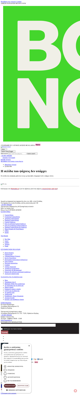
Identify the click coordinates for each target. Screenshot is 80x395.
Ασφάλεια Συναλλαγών (12, 268)
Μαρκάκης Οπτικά (10, 164)
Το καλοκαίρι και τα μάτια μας (14, 285)
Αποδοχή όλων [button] (10, 386)
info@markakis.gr (6, 320)
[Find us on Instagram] (5, 338)
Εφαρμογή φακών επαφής (13, 289)
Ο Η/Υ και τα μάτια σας (12, 291)
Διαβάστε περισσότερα (19, 362)
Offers (7, 231)
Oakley (7, 242)
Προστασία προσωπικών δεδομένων (16, 260)
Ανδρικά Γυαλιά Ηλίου (12, 218)
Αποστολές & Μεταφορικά (13, 270)
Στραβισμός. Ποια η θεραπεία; (14, 296)
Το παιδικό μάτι (9, 292)
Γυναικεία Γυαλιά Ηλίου (12, 217)
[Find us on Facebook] (5, 336)
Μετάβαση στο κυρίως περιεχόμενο (12, 161)
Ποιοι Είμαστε (9, 253)
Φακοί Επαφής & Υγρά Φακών (14, 229)
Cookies (7, 265)
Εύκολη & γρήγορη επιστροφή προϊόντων (18, 272)
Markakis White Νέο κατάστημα (15, 284)
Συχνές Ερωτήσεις (10, 258)
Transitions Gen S (10, 282)
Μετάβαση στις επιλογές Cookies (11, 1)
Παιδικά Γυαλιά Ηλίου (12, 220)
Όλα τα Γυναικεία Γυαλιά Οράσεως (16, 225)
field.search (4, 153)
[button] (5, 212)
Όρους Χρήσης (17, 329)
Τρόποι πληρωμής (10, 267)
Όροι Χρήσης (9, 261)
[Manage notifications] (75, 390)
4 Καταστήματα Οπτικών (12, 256)
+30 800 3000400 (6, 205)
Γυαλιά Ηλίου (9, 215)
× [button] (29, 346)
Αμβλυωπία (8, 294)
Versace (7, 244)
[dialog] (16, 368)
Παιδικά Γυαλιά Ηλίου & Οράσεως (16, 227)
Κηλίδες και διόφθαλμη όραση (14, 299)
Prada (6, 246)
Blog (6, 280)
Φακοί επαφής (9, 287)
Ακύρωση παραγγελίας (12, 273)
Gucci (6, 241)
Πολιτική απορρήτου (11, 263)
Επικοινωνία (8, 254)
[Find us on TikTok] (5, 340)
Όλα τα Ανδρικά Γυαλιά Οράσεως (15, 224)
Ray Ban (7, 239)
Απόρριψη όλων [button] (23, 386)
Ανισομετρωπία (9, 298)
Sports (7, 232)
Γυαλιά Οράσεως (10, 222)
